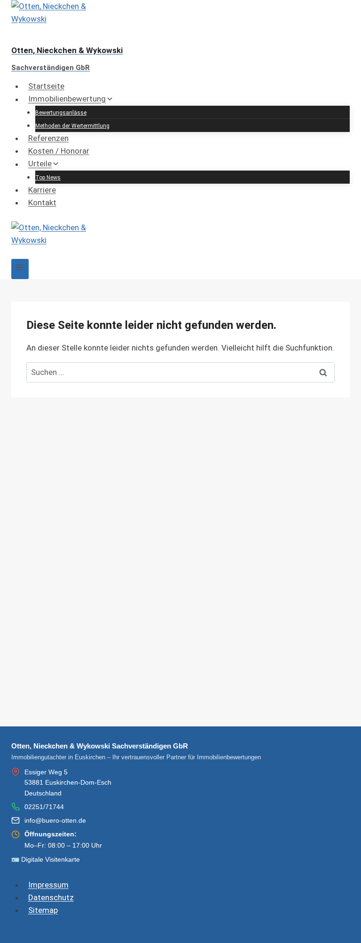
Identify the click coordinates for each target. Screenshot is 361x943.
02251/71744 (44, 807)
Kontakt (42, 202)
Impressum (48, 884)
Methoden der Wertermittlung (72, 126)
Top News (48, 177)
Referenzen (48, 138)
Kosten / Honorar (58, 151)
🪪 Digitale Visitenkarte (45, 859)
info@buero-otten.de (55, 820)
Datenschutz (51, 897)
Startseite (46, 86)
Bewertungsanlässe (60, 112)
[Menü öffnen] (20, 269)
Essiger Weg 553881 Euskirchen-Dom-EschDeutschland (67, 782)
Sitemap (43, 910)
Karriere (42, 190)
